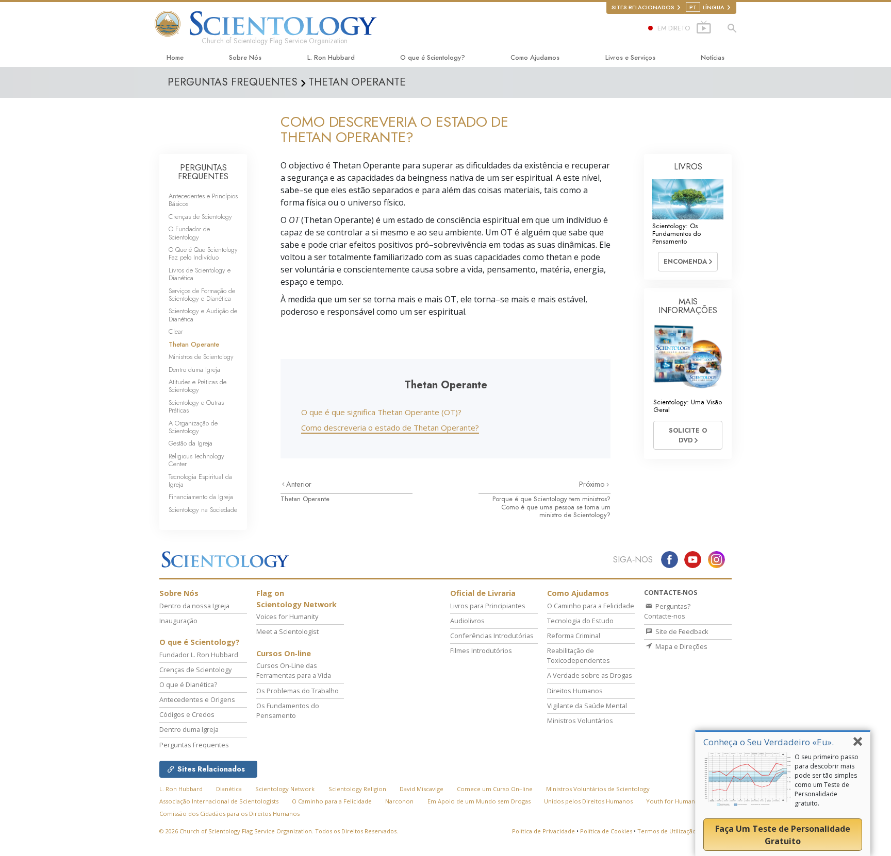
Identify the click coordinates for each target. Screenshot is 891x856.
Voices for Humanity (287, 616)
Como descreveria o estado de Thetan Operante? (390, 427)
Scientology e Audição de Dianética (203, 314)
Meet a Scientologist (287, 631)
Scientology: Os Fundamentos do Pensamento (676, 234)
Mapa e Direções (680, 646)
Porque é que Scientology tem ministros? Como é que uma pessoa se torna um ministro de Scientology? (551, 507)
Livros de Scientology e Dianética (199, 274)
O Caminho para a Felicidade (590, 605)
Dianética (229, 789)
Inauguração (178, 620)
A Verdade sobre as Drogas (589, 675)
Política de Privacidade (543, 831)
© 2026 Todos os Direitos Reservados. (278, 831)
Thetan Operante (304, 499)
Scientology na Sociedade (203, 510)
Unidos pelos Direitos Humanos (588, 801)
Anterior (298, 484)
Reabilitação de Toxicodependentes (578, 655)
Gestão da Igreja (190, 443)
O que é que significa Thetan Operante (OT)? (381, 412)
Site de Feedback (681, 631)
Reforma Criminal (573, 635)
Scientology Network (285, 789)
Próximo (592, 484)
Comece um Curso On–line (495, 789)
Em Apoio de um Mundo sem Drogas (479, 801)
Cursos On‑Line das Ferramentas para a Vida (293, 670)
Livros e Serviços (630, 57)
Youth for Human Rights (679, 801)
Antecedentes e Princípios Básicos (203, 200)
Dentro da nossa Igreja (194, 605)
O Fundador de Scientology (189, 233)
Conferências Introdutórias (492, 635)
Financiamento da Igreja (201, 497)
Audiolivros (467, 620)
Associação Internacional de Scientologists (218, 801)
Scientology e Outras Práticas (196, 406)
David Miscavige (421, 789)
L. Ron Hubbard (331, 57)
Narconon (399, 801)
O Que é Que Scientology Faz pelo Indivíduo (203, 253)
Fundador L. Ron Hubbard (198, 654)
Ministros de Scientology (201, 357)
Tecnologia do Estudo (580, 620)
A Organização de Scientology (193, 427)
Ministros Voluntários (580, 720)
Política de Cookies (606, 831)
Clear (176, 331)
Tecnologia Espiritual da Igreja (200, 480)
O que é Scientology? (432, 57)
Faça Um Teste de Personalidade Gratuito (782, 835)
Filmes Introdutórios (481, 650)
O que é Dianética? (188, 684)
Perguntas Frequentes (194, 744)
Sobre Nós (245, 57)
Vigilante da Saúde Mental (587, 705)
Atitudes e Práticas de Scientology (197, 386)
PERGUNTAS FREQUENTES (203, 172)
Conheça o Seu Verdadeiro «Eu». (768, 742)
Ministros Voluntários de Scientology (598, 789)
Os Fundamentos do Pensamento (287, 710)
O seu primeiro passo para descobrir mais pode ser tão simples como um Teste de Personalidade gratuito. (827, 780)
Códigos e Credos (186, 714)
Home (175, 57)
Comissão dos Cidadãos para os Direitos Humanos (229, 813)
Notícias (712, 57)
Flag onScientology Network (296, 598)
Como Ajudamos (534, 57)
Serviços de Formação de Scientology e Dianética (202, 294)
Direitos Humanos (575, 690)
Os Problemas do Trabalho (297, 690)
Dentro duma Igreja (194, 369)
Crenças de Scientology (200, 216)
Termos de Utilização (666, 831)
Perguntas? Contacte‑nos (667, 611)
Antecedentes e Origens (197, 699)
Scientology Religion (357, 789)
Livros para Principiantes (487, 605)
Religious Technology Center (196, 460)
